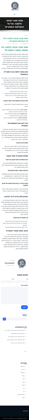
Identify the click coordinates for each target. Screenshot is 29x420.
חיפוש (25, 315)
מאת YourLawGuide (24, 43)
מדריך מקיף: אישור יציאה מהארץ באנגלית (17, 333)
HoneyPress (19, 418)
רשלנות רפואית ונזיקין (21, 394)
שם (27, 279)
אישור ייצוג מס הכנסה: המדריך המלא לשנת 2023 (16, 336)
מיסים (23, 379)
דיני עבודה (22, 369)
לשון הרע (23, 375)
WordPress (11, 418)
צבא (23, 391)
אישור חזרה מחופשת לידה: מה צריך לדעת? (17, 343)
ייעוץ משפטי (26, 35)
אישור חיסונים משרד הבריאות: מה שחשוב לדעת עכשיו (15, 339)
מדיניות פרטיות (25, 410)
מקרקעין (23, 385)
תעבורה (23, 397)
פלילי (23, 388)
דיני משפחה (22, 366)
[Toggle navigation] (14, 14)
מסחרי (23, 382)
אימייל (12, 279)
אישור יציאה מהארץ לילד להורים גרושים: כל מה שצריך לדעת (14, 330)
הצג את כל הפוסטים (10, 265)
